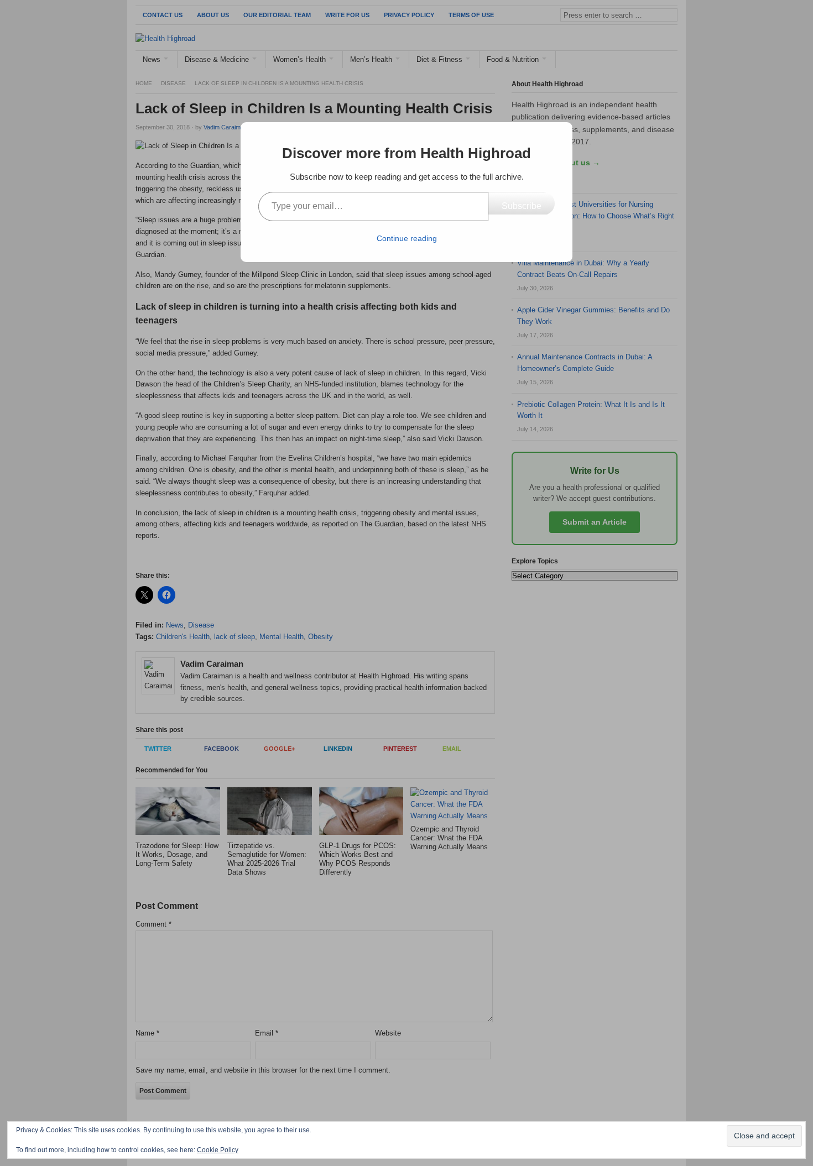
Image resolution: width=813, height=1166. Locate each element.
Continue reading (407, 238)
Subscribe (521, 206)
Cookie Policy (217, 1150)
